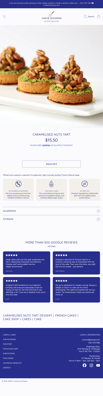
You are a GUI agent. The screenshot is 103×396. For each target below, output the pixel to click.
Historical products (12, 363)
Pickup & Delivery (10, 349)
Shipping (46, 145)
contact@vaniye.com (91, 340)
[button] (4, 16)
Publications (9, 353)
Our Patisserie (9, 339)
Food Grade (8, 358)
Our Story (7, 344)
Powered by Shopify (20, 381)
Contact (7, 368)
